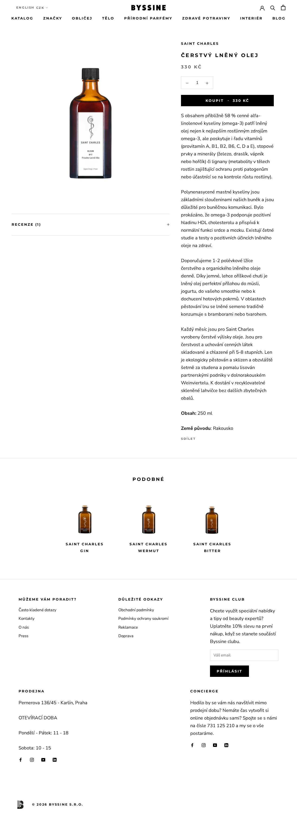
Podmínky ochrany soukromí (143, 618)
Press (23, 636)
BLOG (279, 18)
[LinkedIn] (55, 759)
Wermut (148, 551)
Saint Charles (200, 43)
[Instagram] (32, 759)
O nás (24, 627)
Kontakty (27, 618)
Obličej (82, 18)
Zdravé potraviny (206, 18)
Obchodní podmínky (136, 610)
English (25, 7)
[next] (282, 524)
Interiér (251, 18)
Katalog (22, 18)
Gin (84, 551)
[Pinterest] (212, 437)
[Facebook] (200, 437)
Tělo (108, 18)
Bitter (212, 551)
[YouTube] (43, 759)
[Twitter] (206, 437)
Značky (52, 18)
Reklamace (128, 627)
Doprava (125, 636)
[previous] (14, 524)
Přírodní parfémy (148, 18)
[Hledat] (272, 7)
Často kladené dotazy (37, 610)
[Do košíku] (283, 7)
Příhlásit (229, 671)
